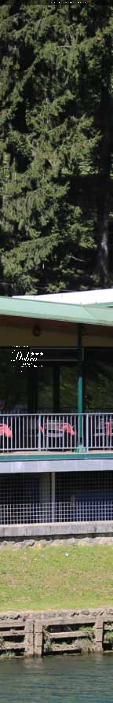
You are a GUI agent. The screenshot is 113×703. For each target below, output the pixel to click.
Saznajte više (16, 371)
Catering (72, 2)
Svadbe (67, 2)
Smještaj (61, 2)
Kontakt (79, 2)
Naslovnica (54, 2)
